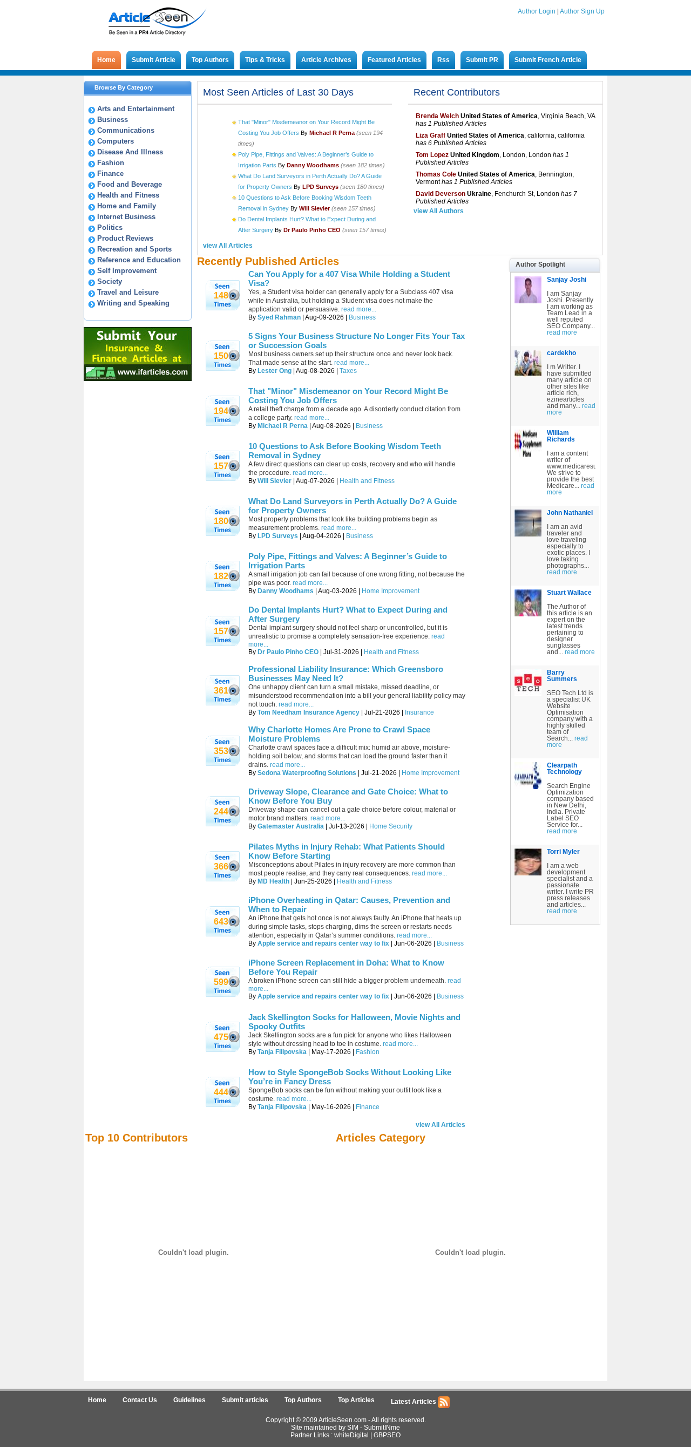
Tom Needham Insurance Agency (309, 712)
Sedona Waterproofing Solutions (307, 773)
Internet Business (126, 217)
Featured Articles (394, 60)
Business (112, 120)
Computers (115, 141)
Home (106, 60)
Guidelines (189, 1400)
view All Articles (228, 245)
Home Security (390, 826)
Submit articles (245, 1400)
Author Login (536, 11)
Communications (125, 130)
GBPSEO (387, 1435)
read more (562, 332)
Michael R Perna (283, 426)
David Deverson (440, 194)
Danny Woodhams (286, 591)
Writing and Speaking (133, 303)
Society (109, 281)
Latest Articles (414, 1401)
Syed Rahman (279, 317)
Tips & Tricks (265, 60)
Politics (110, 227)
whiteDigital (351, 1435)
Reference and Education (139, 260)
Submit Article (153, 60)
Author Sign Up (582, 11)
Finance (110, 173)
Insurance (419, 712)
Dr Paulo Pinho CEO (288, 652)
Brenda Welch (437, 116)
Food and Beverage (129, 184)
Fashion (110, 163)
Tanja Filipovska (282, 1052)
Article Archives (326, 60)
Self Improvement (127, 271)
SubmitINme (382, 1427)
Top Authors (210, 60)
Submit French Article (547, 60)
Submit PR (482, 60)
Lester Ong (275, 371)
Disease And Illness (130, 152)
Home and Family (126, 206)
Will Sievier (275, 481)
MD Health (273, 881)
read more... (358, 309)
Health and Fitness (128, 195)
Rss (443, 60)
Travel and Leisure (128, 292)
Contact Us (140, 1400)
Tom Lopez (432, 155)
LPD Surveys (278, 536)
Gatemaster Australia (291, 826)
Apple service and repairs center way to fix (323, 943)
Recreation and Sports (134, 249)
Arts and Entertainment (135, 109)
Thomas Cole (436, 174)
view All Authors (439, 211)
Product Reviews (125, 238)
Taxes (348, 371)
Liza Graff (430, 135)
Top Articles (356, 1400)
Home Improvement (390, 591)
